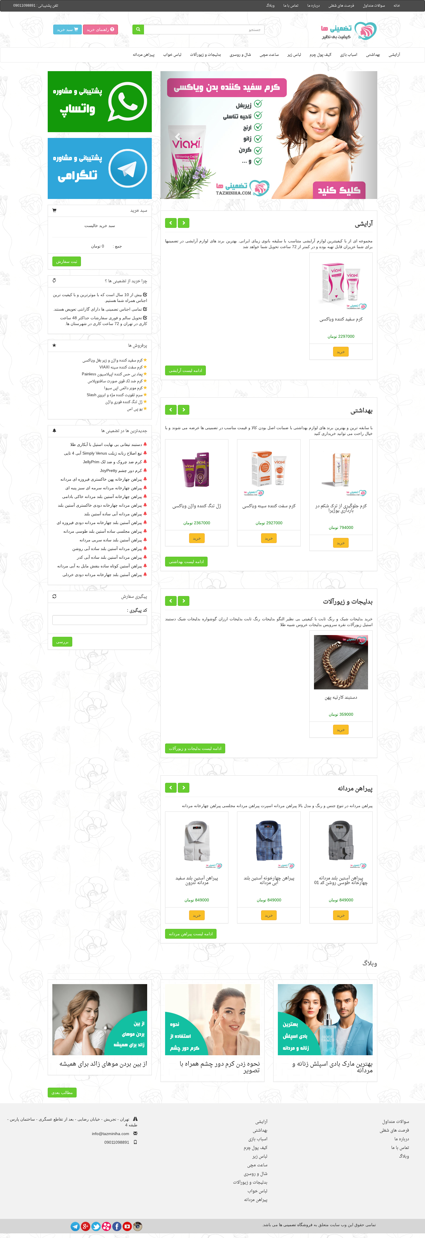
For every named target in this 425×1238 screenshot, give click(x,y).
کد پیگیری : (137, 611)
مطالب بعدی (62, 1092)
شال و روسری (240, 54)
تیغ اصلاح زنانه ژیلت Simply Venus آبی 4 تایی (103, 453)
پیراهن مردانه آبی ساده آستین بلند (113, 514)
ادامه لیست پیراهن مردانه (191, 933)
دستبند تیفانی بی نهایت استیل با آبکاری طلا (106, 444)
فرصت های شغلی (341, 6)
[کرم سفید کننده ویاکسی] (341, 284)
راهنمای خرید (98, 29)
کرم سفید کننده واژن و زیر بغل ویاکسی (112, 360)
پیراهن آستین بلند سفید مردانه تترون (196, 880)
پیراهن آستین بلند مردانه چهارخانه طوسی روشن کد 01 (341, 880)
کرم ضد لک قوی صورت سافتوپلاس (115, 381)
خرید (341, 351)
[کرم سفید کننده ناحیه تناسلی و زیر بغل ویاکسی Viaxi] (268, 135)
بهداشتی (373, 54)
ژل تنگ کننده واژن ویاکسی (196, 506)
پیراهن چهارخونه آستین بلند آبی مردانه (269, 880)
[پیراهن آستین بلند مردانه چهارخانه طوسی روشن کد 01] (341, 843)
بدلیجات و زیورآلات (205, 54)
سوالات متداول (374, 6)
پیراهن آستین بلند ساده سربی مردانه (111, 540)
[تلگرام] (75, 1226)
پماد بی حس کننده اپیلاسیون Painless (112, 374)
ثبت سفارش (66, 261)
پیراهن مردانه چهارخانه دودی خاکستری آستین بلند (100, 505)
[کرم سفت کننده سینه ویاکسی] (269, 471)
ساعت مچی (269, 54)
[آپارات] (106, 1226)
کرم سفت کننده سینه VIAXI (121, 367)
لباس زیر (294, 54)
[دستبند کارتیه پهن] (341, 662)
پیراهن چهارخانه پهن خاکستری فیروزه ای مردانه (101, 479)
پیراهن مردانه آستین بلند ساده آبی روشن (107, 548)
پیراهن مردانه (143, 54)
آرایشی (394, 54)
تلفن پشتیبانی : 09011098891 (35, 6)
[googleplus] (85, 1226)
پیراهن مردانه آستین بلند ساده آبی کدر (109, 557)
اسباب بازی (348, 54)
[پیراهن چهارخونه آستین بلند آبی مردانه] (269, 843)
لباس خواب (172, 54)
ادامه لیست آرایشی (185, 370)
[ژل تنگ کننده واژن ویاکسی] (197, 471)
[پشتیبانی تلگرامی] (100, 168)
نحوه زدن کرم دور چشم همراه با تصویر (220, 1067)
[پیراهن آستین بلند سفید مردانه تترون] (197, 843)
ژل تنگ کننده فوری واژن (124, 402)
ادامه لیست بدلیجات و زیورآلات (195, 748)
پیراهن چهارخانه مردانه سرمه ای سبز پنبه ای (103, 488)
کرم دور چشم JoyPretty (121, 470)
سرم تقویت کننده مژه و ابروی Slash (115, 395)
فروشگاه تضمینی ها (296, 1224)
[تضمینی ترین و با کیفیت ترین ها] (347, 30)
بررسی (62, 641)
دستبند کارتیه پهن (341, 697)
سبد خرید (65, 29)
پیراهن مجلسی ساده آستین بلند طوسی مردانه (102, 531)
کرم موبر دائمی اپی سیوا (123, 388)
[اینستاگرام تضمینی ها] (137, 1226)
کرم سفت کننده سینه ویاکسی (268, 506)
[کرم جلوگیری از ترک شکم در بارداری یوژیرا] (341, 471)
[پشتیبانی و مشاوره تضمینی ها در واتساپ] (100, 101)
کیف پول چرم (320, 54)
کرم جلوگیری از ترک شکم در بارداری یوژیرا (341, 508)
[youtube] (127, 1226)
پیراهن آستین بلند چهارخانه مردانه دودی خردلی (102, 574)
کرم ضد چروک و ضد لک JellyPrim (112, 462)
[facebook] (116, 1226)
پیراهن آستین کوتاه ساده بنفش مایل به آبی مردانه (99, 566)
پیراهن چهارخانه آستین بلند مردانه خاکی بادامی (102, 496)
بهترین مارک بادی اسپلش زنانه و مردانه (332, 1067)
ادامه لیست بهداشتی (186, 561)
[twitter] (96, 1226)
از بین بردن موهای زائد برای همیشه (103, 1064)
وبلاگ (270, 6)
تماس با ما (291, 6)
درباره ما (313, 6)
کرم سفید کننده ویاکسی (341, 319)
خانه (396, 6)
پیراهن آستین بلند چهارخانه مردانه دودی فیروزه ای (99, 522)
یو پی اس (135, 409)
